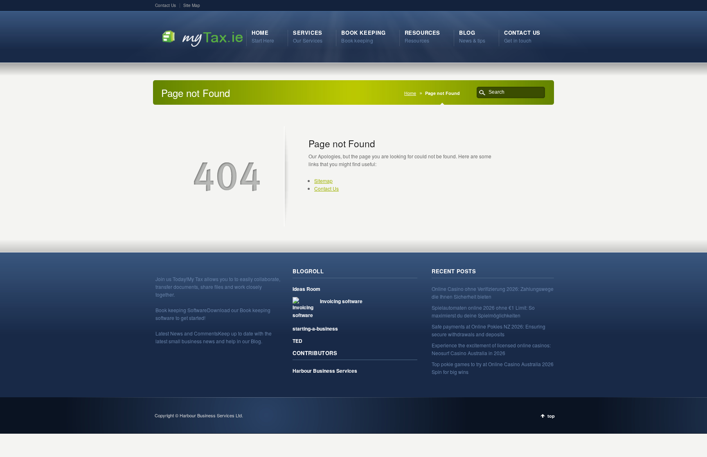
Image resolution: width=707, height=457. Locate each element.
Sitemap (323, 180)
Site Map (191, 5)
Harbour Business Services (325, 370)
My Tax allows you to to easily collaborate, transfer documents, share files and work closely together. (217, 286)
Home (410, 93)
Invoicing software (341, 301)
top (551, 416)
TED (297, 340)
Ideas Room (306, 289)
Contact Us (165, 5)
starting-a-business (315, 328)
